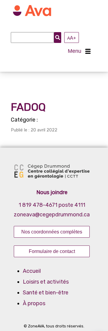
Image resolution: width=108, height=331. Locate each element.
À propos (34, 303)
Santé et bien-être (45, 292)
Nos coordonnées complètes (51, 231)
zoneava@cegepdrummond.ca (52, 214)
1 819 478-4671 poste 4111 (52, 205)
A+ (71, 38)
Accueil (32, 271)
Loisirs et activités (46, 281)
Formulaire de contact (52, 251)
